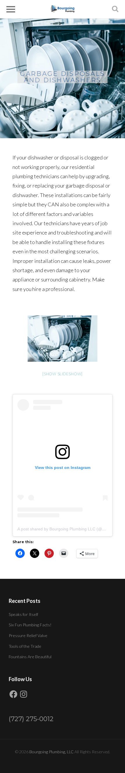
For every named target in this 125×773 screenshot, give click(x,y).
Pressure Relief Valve (28, 635)
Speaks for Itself (23, 614)
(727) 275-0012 (31, 719)
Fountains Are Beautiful (30, 656)
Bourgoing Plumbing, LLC (51, 751)
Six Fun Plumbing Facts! (30, 624)
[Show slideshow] (62, 374)
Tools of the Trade (25, 646)
